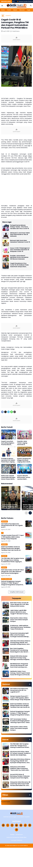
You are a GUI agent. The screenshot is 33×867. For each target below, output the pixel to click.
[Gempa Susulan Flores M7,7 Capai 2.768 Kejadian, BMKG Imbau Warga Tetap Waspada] (28, 535)
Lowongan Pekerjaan (16, 840)
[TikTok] (25, 825)
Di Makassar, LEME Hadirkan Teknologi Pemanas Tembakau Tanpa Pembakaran (20, 627)
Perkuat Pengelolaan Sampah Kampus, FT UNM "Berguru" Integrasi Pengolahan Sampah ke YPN (12, 583)
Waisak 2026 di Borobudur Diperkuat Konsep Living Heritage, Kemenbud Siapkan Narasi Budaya (19, 657)
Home (3, 10)
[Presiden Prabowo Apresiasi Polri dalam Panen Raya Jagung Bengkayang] (8, 451)
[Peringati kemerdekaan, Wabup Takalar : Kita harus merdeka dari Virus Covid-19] (5, 227)
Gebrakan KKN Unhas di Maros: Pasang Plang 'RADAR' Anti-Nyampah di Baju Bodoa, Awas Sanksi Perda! (20, 642)
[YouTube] (16, 825)
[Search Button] (30, 5)
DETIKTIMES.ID (13, 845)
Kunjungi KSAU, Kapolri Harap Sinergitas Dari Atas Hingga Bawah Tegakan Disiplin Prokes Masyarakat (10, 506)
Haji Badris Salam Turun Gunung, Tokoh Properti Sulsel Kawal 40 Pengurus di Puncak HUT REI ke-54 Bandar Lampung (20, 673)
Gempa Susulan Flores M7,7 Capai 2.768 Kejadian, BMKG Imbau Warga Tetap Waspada (12, 537)
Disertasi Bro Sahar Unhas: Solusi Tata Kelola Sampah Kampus (19, 619)
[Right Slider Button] (31, 10)
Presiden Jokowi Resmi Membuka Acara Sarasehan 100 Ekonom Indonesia (19, 257)
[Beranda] (2, 15)
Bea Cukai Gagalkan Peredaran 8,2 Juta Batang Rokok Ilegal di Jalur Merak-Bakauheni (19, 650)
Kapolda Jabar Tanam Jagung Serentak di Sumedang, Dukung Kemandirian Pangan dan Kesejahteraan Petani (24, 443)
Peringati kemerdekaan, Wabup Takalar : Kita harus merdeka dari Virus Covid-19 (19, 226)
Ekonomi (22, 10)
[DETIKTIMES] (16, 6)
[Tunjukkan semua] (30, 684)
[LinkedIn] (29, 825)
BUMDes (4, 544)
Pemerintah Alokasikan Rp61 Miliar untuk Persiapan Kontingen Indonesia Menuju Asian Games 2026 (19, 634)
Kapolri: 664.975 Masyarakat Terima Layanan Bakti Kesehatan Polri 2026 (24, 477)
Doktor (4, 567)
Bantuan (4, 521)
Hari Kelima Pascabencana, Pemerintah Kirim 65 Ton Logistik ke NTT (12, 525)
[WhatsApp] (11, 412)
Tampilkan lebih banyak (17, 592)
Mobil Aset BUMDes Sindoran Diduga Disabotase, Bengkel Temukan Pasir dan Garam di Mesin (10, 548)
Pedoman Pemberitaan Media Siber (16, 837)
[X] (5, 412)
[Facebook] (2, 412)
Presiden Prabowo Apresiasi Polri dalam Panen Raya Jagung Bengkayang (8, 460)
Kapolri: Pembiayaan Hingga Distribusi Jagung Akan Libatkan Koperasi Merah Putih (24, 460)
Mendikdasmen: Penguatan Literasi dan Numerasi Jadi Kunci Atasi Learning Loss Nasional (19, 665)
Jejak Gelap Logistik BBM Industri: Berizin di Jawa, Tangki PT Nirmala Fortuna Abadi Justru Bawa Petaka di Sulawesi (19, 612)
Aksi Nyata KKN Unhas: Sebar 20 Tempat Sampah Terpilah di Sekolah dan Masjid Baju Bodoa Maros (20, 753)
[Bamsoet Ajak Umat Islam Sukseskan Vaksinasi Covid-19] (5, 243)
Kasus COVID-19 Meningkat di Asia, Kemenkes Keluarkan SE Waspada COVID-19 (19, 249)
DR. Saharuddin (6, 579)
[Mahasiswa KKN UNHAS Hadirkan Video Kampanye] (6, 769)
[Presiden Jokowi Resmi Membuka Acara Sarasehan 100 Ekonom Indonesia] (5, 258)
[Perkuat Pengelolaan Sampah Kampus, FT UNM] (28, 581)
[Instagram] (12, 825)
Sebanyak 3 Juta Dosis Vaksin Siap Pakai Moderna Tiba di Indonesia (20, 234)
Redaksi (12, 834)
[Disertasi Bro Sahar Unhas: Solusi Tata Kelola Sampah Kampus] (6, 620)
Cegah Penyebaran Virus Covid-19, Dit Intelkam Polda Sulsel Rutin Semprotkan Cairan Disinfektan (19, 265)
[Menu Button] (2, 5)
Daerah (4, 556)
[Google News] (21, 825)
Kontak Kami (19, 834)
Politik (9, 10)
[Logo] (16, 813)
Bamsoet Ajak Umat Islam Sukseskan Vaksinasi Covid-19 (20, 241)
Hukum (15, 10)
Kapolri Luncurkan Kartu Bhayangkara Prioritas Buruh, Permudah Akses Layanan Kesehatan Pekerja (7, 443)
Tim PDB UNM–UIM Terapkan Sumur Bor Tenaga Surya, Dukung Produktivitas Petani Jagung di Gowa (12, 560)
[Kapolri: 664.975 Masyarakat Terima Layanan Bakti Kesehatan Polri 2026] (24, 469)
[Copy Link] (14, 412)
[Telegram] (8, 412)
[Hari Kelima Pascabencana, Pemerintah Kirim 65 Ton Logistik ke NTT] (28, 524)
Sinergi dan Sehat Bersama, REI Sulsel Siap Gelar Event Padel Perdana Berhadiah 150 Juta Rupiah (20, 783)
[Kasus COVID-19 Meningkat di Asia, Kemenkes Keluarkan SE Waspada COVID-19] (5, 250)
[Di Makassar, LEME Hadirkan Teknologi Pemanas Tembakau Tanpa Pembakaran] (6, 628)
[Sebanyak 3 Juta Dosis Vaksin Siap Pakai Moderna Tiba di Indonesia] (5, 235)
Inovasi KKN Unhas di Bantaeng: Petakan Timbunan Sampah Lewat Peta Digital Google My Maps (20, 776)
